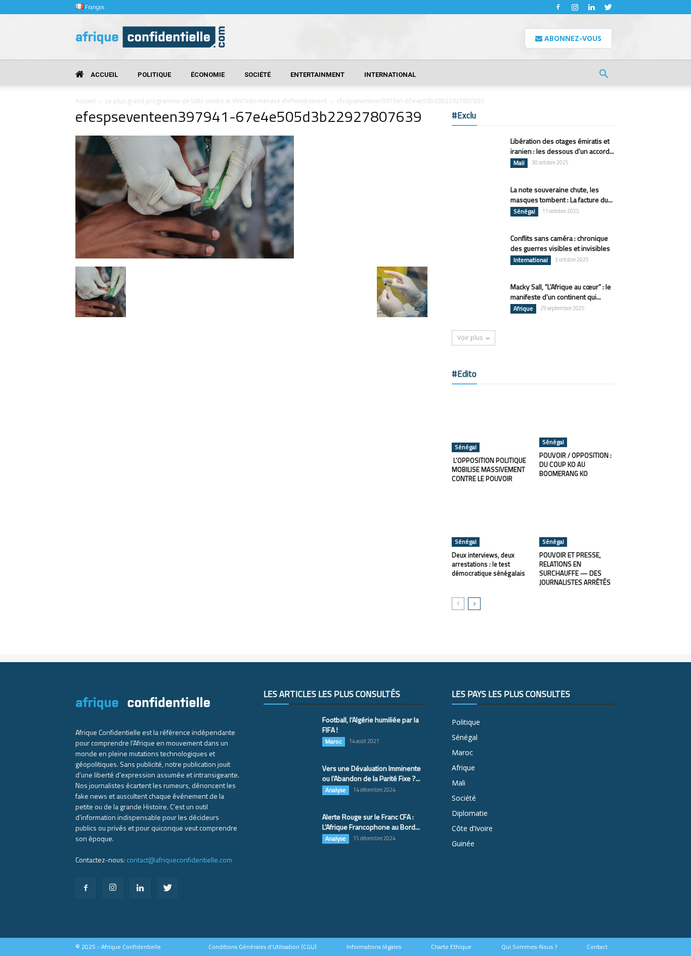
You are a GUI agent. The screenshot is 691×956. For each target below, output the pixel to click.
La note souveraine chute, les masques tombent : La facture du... (561, 194)
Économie (208, 74)
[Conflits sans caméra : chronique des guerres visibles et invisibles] (477, 251)
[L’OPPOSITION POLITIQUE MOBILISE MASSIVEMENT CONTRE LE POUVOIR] (490, 423)
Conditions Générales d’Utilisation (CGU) (262, 946)
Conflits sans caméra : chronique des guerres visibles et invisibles (560, 243)
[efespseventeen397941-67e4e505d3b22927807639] (184, 256)
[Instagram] (574, 7)
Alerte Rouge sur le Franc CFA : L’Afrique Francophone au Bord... (371, 821)
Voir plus (470, 337)
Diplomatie (470, 813)
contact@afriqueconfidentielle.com (179, 859)
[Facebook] (558, 7)
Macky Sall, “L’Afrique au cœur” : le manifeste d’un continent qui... (560, 291)
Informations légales (374, 946)
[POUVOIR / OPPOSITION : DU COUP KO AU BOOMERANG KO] (577, 421)
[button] (603, 75)
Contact (597, 946)
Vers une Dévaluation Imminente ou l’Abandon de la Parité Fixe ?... (371, 773)
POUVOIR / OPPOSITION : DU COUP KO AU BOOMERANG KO (575, 464)
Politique (154, 74)
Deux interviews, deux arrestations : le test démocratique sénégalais (488, 564)
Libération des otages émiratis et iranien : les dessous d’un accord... (562, 146)
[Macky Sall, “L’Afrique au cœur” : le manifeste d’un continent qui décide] (477, 299)
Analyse (335, 790)
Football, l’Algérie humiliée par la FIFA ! (370, 724)
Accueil (103, 74)
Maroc (333, 741)
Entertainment (317, 74)
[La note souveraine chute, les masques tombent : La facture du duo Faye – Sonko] (477, 202)
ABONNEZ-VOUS (571, 38)
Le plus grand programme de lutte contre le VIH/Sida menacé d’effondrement (216, 101)
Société (257, 74)
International (390, 74)
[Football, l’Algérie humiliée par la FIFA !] (289, 732)
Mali (519, 162)
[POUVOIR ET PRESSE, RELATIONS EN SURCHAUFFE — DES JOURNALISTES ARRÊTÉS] (577, 520)
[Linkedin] (591, 7)
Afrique (523, 308)
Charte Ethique (451, 946)
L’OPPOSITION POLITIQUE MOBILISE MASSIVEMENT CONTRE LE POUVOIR (489, 469)
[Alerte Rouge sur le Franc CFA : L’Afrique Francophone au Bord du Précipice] (289, 829)
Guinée (463, 843)
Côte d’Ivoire (472, 828)
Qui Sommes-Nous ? (529, 946)
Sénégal (524, 211)
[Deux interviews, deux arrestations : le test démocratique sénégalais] (490, 520)
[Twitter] (608, 7)
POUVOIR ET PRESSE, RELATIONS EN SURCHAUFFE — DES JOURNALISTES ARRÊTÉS (575, 568)
